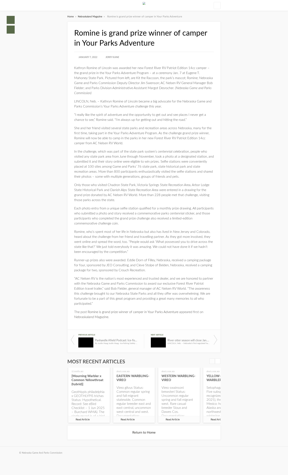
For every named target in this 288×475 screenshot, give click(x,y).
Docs (11, 30)
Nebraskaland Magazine (90, 17)
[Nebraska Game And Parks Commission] (144, 5)
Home (11, 20)
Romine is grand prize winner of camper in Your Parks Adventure (133, 312)
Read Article (83, 419)
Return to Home (144, 432)
